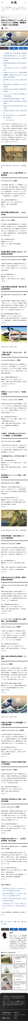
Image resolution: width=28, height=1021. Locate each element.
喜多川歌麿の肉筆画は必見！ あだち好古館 (14, 55)
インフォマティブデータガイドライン (20, 1015)
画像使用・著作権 (5, 1018)
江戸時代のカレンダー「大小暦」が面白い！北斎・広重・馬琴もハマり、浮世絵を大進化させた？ (14, 905)
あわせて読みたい (10, 120)
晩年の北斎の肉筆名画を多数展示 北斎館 (14, 98)
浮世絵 (18, 921)
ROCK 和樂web (9, 7)
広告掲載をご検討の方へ (7, 1012)
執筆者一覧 (16, 1012)
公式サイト (4, 206)
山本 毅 (11, 932)
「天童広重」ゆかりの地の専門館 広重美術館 (15, 53)
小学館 (15, 1018)
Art (14, 7)
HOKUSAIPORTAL (8, 921)
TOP (2, 7)
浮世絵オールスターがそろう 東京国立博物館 (15, 72)
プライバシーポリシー (6, 1014)
